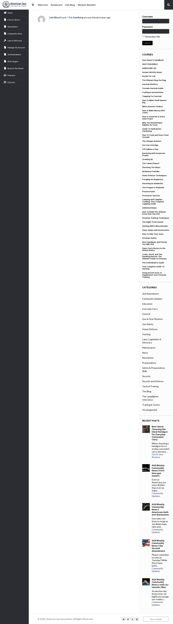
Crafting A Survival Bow (152, 92)
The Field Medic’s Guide (153, 263)
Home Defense (149, 329)
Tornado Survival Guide (152, 88)
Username (147, 16)
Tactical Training (150, 386)
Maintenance (149, 347)
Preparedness (149, 362)
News (145, 352)
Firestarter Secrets (151, 196)
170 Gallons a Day (150, 149)
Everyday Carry (150, 308)
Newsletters (12, 27)
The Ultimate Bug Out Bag (154, 80)
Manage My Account (16, 47)
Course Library (13, 20)
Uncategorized (149, 409)
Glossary (11, 82)
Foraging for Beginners (152, 179)
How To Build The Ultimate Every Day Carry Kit (154, 213)
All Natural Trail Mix (150, 171)
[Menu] (33, 4)
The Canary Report (150, 163)
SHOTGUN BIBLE (150, 64)
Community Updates (152, 298)
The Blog (146, 391)
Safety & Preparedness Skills (153, 369)
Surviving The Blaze (151, 167)
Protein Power (148, 192)
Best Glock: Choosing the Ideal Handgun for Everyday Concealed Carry (160, 433)
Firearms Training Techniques (155, 218)
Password (147, 26)
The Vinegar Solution (151, 141)
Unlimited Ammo (149, 208)
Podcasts (11, 75)
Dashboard (56, 5)
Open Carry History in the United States (153, 249)
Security (146, 376)
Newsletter (148, 357)
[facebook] (124, 619)
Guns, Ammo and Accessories (155, 230)
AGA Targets (12, 61)
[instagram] (132, 619)
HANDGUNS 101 (149, 68)
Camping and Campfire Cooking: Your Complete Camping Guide (153, 202)
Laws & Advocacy (14, 40)
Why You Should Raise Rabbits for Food (152, 124)
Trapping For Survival (151, 96)
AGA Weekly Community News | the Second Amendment (158, 545)
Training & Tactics (151, 404)
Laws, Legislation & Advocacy (151, 341)
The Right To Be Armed (152, 222)
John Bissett (55, 17)
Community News (14, 33)
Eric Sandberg (76, 17)
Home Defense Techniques (154, 176)
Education (147, 303)
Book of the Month (15, 68)
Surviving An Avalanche (152, 183)
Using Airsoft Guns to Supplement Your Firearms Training (154, 275)
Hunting (146, 334)
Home (9, 13)
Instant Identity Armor (152, 72)
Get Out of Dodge (150, 145)
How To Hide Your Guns (153, 234)
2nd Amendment (14, 54)
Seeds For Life (149, 76)
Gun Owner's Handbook (153, 60)
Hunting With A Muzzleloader (155, 226)
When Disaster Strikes (152, 107)
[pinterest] (137, 619)
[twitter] (128, 619)
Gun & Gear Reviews (152, 319)
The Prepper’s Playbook (153, 188)
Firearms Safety (149, 238)
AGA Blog (70, 5)
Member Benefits (87, 5)
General (146, 314)
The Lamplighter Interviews (150, 398)
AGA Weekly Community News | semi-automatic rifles (160, 583)
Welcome (43, 5)
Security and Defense (153, 381)
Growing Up (147, 159)
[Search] (168, 4)
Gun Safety (147, 324)
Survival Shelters (150, 84)
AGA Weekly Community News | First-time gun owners (158, 470)
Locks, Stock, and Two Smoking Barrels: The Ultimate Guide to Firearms (154, 256)
